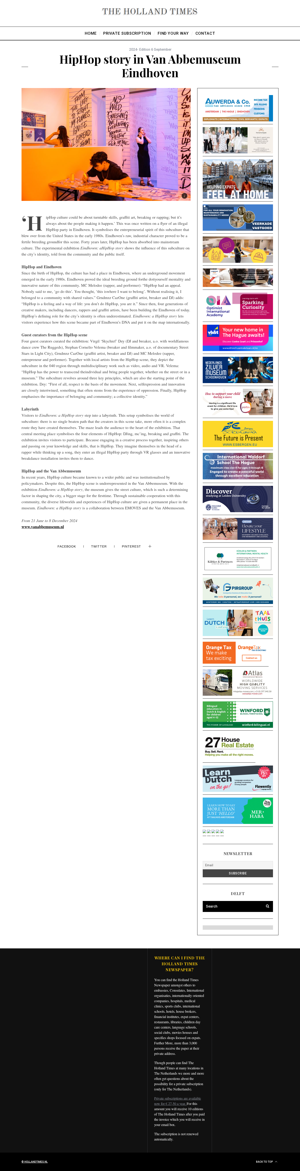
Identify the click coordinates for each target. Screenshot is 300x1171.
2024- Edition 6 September (150, 49)
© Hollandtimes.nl (35, 1161)
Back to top (265, 1161)
